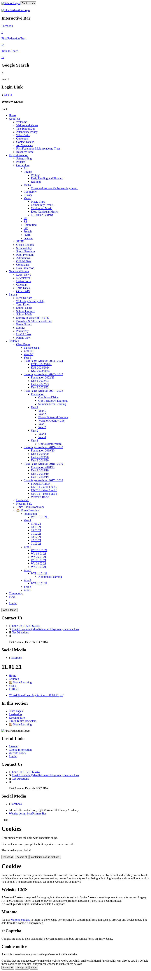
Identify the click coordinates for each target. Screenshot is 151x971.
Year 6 (27, 357)
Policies (20, 161)
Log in (8, 94)
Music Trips (38, 201)
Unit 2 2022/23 (40, 384)
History (28, 195)
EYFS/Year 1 (31, 347)
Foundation (37, 394)
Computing (30, 224)
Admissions (23, 258)
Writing (35, 175)
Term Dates (23, 287)
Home (12, 115)
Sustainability (24, 248)
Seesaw (20, 327)
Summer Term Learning (52, 404)
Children (14, 341)
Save (33, 967)
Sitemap (13, 746)
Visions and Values (27, 125)
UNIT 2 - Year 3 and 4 (44, 490)
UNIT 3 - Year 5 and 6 (44, 493)
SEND (20, 241)
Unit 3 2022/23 (40, 387)
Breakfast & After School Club (34, 321)
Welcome (21, 122)
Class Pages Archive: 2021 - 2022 (43, 390)
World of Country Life (51, 420)
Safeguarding (24, 158)
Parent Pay (22, 331)
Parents (13, 294)
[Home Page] (10, 3)
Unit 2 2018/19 (40, 473)
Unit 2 (34, 430)
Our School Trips (48, 397)
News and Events (19, 271)
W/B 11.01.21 (39, 517)
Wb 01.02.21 (38, 560)
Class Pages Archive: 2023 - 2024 (43, 360)
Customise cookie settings (45, 857)
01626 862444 (31, 625)
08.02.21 (36, 537)
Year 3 (42, 433)
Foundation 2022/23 (43, 377)
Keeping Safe (24, 297)
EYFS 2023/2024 (41, 364)
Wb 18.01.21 (38, 553)
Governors (22, 138)
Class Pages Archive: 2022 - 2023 (43, 374)
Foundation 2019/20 (43, 450)
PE (25, 218)
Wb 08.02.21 (38, 563)
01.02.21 (36, 533)
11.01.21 (36, 523)
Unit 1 (34, 407)
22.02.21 (36, 540)
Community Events (42, 204)
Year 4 (42, 437)
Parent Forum (24, 324)
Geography (30, 191)
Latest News (23, 274)
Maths (27, 185)
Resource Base (25, 151)
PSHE (27, 234)
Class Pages (23, 344)
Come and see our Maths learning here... (54, 188)
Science (28, 238)
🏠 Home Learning (27, 510)
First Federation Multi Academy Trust (38, 148)
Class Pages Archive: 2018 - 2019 (43, 463)
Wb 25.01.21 (38, 556)
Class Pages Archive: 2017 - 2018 (43, 480)
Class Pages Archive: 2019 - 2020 (43, 447)
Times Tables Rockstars (30, 506)
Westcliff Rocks (40, 496)
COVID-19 (23, 291)
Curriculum (22, 165)
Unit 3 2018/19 (40, 477)
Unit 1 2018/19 (40, 470)
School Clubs (24, 307)
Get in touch (28, 3)
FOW (12, 596)
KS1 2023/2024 (40, 367)
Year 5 (27, 586)
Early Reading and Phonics (47, 178)
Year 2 (42, 414)
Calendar (21, 284)
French (28, 231)
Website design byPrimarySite (27, 813)
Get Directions (20, 632)
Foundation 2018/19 (43, 467)
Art (25, 168)
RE (25, 221)
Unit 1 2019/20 (40, 453)
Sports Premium (25, 251)
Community (16, 593)
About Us (14, 118)
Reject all (8, 857)
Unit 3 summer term (50, 443)
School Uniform (25, 311)
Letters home (23, 281)
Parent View (23, 337)
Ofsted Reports (25, 244)
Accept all (22, 857)
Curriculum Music (41, 208)
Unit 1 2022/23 (40, 380)
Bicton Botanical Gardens (53, 417)
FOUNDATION (40, 483)
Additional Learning (50, 576)
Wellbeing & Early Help (30, 301)
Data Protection (25, 268)
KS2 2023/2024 (40, 370)
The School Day (25, 128)
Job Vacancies (24, 145)
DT (26, 228)
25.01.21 (36, 530)
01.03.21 (36, 543)
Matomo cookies (20, 919)
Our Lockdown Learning (53, 400)
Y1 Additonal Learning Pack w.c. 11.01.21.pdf (36, 695)
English (28, 171)
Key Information (18, 155)
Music (27, 198)
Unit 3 (34, 440)
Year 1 (42, 410)
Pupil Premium (25, 254)
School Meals (24, 314)
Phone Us (16, 625)
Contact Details (25, 141)
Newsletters (23, 277)
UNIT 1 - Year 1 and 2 (44, 487)
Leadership (22, 500)
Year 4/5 (28, 354)
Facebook (16, 657)
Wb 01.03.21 (38, 566)
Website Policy (17, 753)
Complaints (22, 264)
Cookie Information (20, 749)
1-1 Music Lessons (42, 214)
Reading (36, 181)
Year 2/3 (28, 350)
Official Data (23, 261)
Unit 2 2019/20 (40, 457)
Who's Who (23, 135)
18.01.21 (36, 527)
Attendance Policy (27, 131)
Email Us (17, 629)
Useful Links (23, 334)
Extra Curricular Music (44, 211)
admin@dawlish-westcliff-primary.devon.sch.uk (51, 629)
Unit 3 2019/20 (40, 460)
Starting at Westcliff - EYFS (32, 317)
